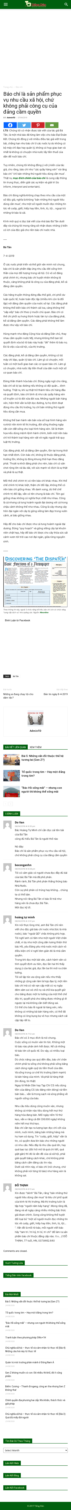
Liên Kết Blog (12, 1475)
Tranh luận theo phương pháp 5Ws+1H (25, 1337)
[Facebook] (10, 125)
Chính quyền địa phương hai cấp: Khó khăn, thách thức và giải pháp (35, 1402)
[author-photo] (35, 726)
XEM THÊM (35, 747)
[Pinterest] (38, 125)
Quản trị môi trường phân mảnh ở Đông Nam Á (29, 1362)
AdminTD (11, 117)
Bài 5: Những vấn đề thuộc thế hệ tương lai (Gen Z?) (32, 1301)
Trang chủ (8, 87)
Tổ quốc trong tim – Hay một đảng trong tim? (29, 1312)
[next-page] (11, 804)
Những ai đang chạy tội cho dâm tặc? (18, 696)
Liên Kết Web (12, 1463)
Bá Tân (16, 676)
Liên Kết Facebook (14, 1487)
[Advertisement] (35, 48)
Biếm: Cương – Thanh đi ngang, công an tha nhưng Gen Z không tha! (35, 1388)
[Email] (51, 125)
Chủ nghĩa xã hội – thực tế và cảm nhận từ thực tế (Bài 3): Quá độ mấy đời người (35, 1416)
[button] (5, 4)
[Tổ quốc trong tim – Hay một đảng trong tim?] (11, 775)
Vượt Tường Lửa (14, 1263)
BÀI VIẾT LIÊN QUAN (15, 747)
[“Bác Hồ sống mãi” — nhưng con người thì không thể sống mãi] (11, 791)
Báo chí (19, 87)
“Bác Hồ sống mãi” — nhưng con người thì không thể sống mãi (35, 1325)
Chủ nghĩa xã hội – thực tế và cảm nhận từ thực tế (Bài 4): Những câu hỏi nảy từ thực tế (35, 1349)
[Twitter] (24, 125)
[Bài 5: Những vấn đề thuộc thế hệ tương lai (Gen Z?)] (11, 760)
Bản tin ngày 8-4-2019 (56, 694)
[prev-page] (5, 804)
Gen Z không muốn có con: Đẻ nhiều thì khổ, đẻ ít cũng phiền (33, 1374)
